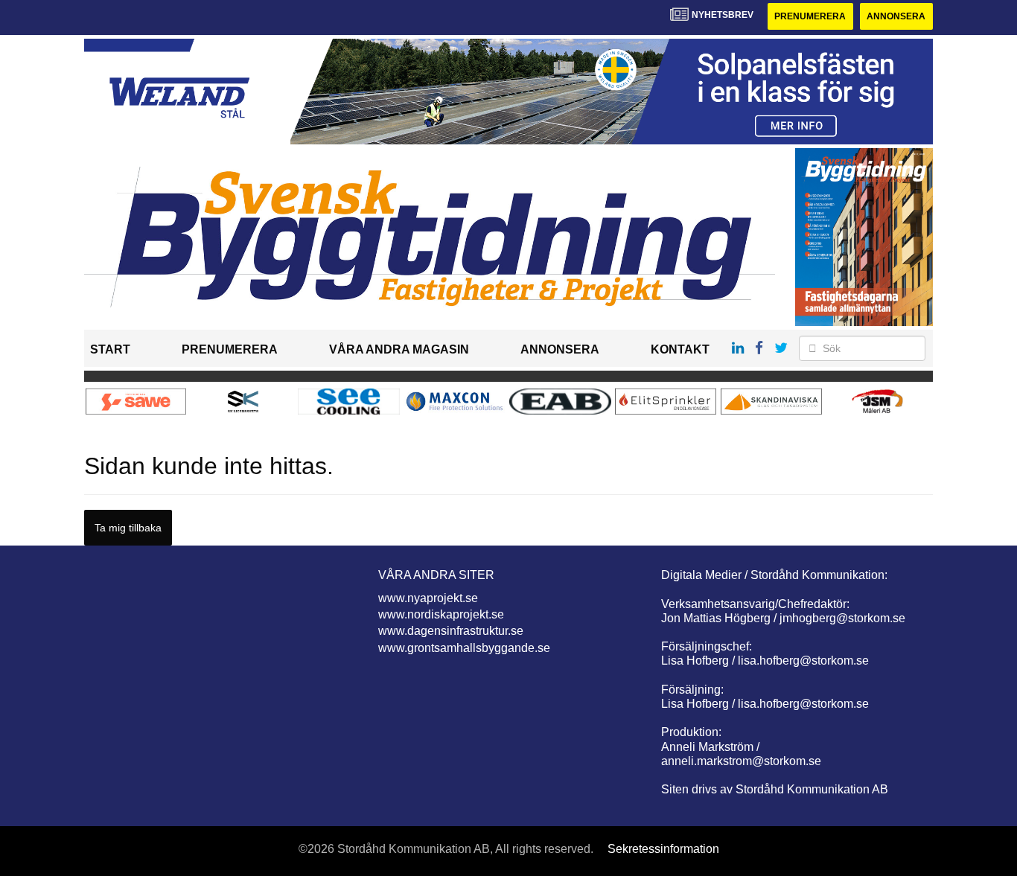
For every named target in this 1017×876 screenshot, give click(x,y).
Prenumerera (810, 16)
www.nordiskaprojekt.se (441, 614)
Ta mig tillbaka (128, 528)
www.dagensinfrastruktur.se (450, 630)
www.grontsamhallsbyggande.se (464, 648)
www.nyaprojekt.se (428, 598)
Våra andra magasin (399, 349)
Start (110, 349)
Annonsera (896, 16)
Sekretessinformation (663, 849)
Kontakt (680, 349)
